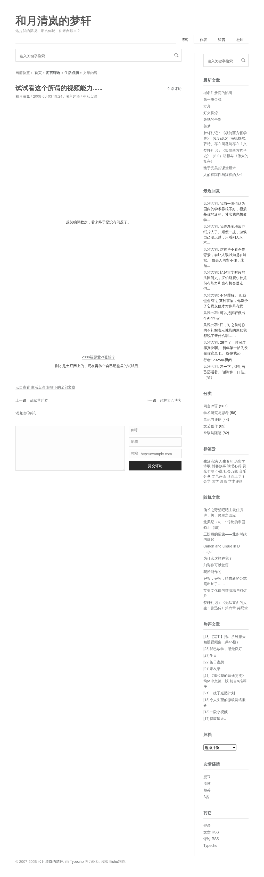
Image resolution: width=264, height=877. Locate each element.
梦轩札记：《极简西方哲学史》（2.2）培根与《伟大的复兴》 (225, 156)
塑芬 (207, 789)
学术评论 (235, 481)
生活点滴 (71, 72)
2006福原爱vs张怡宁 (98, 356)
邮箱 (134, 441)
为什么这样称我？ (217, 558)
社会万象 (231, 471)
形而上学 (234, 476)
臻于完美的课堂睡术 (219, 167)
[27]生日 (210, 655)
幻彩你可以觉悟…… (219, 564)
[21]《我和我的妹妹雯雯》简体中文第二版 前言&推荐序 (224, 681)
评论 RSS (211, 838)
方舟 (207, 105)
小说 (218, 471)
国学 (215, 481)
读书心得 (234, 465)
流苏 (207, 783)
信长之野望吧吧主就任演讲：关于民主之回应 (223, 512)
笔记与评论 (212, 419)
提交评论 (155, 465)
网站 (134, 453)
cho (115, 861)
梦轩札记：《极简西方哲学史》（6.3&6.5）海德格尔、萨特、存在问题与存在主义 (226, 138)
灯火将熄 (210, 112)
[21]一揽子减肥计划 (219, 692)
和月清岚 (22, 96)
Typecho (210, 845)
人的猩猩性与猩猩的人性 (223, 174)
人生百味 (226, 460)
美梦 (207, 126)
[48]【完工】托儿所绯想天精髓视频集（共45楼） (224, 639)
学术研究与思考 (216, 412)
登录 (207, 825)
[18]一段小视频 (215, 711)
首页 (38, 72)
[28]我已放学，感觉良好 (222, 648)
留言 (221, 39)
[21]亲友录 (211, 668)
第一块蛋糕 (212, 99)
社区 (240, 39)
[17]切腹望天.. (214, 718)
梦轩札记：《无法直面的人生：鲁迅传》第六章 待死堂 (225, 605)
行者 (207, 359)
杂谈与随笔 (212, 432)
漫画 (223, 481)
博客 (184, 39)
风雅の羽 (210, 203)
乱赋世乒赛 (39, 400)
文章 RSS (211, 831)
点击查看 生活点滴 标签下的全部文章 (45, 387)
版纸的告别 (212, 119)
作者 (203, 39)
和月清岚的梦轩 (53, 21)
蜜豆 (207, 776)
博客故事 (219, 465)
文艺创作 (210, 425)
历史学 (239, 460)
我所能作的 (212, 571)
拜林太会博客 (171, 400)
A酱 (206, 796)
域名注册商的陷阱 (217, 92)
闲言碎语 (53, 72)
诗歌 (207, 465)
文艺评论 (219, 476)
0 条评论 (175, 88)
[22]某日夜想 (213, 661)
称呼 (134, 430)
